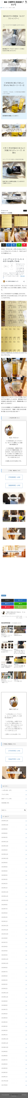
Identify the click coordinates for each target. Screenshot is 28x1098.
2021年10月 (5, 934)
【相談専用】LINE (14, 485)
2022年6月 (5, 913)
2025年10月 (5, 824)
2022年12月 (5, 892)
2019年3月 (5, 1026)
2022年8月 (5, 904)
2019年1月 (5, 1034)
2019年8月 (5, 1005)
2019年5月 (5, 1018)
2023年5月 (5, 875)
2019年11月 (5, 997)
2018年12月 (5, 1039)
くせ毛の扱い (6, 790)
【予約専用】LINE (14, 477)
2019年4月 (5, 1022)
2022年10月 (5, 900)
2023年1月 (5, 887)
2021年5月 (5, 950)
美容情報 (5, 802)
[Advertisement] (14, 576)
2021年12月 (5, 925)
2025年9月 (5, 829)
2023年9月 (5, 862)
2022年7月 (5, 908)
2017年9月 (5, 1085)
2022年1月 (5, 921)
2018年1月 (5, 1076)
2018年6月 (5, 1064)
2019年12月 (5, 992)
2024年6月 (5, 850)
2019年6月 (5, 1013)
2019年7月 (5, 1009)
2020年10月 (5, 963)
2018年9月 (5, 1051)
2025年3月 (5, 837)
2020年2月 (5, 988)
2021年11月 (5, 929)
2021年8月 (5, 938)
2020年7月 (5, 971)
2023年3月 (5, 879)
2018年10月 (5, 1047)
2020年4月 (5, 980)
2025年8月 (5, 833)
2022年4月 (5, 917)
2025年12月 (5, 820)
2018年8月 (5, 1055)
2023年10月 (5, 858)
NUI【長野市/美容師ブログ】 (14, 3)
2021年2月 (5, 955)
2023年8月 (5, 866)
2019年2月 (5, 1030)
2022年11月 (5, 896)
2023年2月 (5, 883)
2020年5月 (5, 976)
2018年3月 (5, 1072)
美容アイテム (6, 798)
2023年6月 (5, 871)
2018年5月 (5, 1068)
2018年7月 (5, 1060)
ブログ (4, 595)
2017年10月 (5, 1080)
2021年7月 (5, 942)
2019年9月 (5, 1001)
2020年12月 (5, 959)
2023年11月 (5, 854)
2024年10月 (5, 845)
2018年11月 (5, 1043)
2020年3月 (5, 984)
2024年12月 (5, 841)
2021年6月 (5, 946)
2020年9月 (5, 967)
